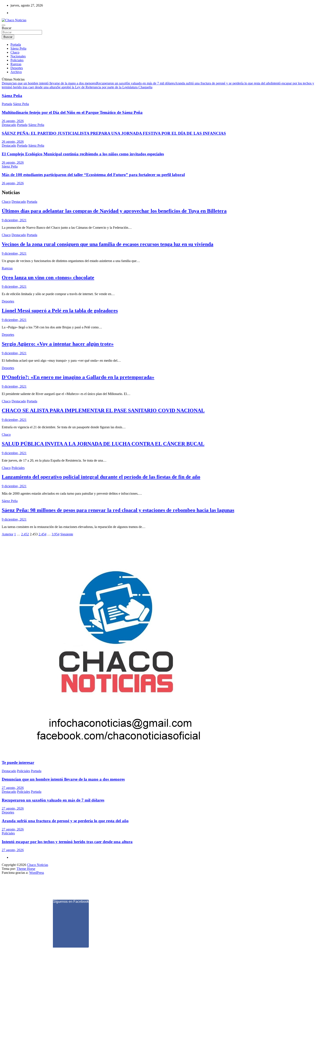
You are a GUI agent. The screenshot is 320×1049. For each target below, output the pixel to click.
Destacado (9, 125)
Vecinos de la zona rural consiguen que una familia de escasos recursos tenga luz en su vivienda (107, 244)
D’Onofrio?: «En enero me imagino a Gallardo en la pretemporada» (78, 377)
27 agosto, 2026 (13, 788)
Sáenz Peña (18, 48)
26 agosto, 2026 (13, 121)
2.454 (42, 534)
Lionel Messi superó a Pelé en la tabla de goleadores (60, 310)
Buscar (6, 28)
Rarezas (15, 64)
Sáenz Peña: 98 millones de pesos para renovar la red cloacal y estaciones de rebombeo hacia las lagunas (118, 510)
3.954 (55, 534)
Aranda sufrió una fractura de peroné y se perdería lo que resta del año (223, 83)
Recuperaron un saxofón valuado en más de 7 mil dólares (135, 83)
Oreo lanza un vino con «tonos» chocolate (48, 277)
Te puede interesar (18, 762)
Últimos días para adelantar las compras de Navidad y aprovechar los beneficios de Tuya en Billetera (114, 211)
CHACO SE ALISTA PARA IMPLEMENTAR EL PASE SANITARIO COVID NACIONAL (103, 410)
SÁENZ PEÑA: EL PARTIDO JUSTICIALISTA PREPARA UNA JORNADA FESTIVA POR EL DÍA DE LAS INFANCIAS (114, 133)
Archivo (16, 72)
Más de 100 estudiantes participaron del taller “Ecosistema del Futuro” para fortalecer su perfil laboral (93, 174)
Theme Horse (26, 869)
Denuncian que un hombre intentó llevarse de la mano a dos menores (49, 83)
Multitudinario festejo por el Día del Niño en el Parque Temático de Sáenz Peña (72, 112)
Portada (15, 44)
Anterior (7, 534)
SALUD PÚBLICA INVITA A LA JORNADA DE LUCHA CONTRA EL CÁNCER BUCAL (103, 444)
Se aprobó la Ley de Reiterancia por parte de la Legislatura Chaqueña (104, 87)
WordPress (36, 872)
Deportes (16, 68)
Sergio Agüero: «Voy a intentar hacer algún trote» (58, 344)
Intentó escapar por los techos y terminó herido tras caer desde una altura (67, 841)
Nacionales (18, 56)
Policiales (17, 60)
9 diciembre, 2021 (14, 220)
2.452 (25, 534)
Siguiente (66, 534)
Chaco (14, 52)
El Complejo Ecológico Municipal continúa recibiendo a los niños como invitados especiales (83, 154)
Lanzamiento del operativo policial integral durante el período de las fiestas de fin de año (101, 477)
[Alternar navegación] (3, 25)
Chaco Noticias (37, 865)
